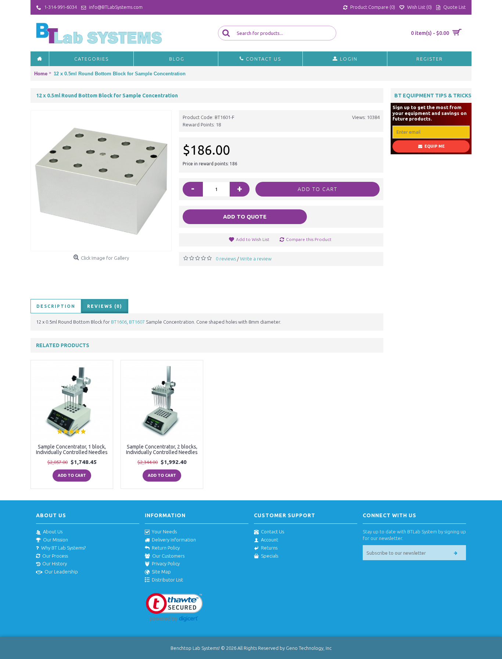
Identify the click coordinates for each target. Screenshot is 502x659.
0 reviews (226, 258)
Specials (269, 555)
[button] (174, 607)
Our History (54, 563)
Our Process (55, 555)
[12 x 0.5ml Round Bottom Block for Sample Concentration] (101, 180)
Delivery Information (174, 539)
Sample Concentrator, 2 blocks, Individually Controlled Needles (162, 449)
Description (55, 306)
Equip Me (434, 146)
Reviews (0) (104, 306)
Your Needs (164, 531)
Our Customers (168, 555)
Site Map (161, 571)
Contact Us (272, 531)
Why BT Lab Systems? (63, 547)
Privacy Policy (166, 563)
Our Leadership (61, 571)
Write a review (256, 258)
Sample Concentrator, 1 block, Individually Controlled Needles (72, 449)
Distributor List (167, 579)
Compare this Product (308, 239)
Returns (269, 547)
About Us (52, 531)
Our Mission (55, 539)
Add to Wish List (252, 239)
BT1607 (137, 321)
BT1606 (119, 321)
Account (269, 539)
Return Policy (166, 547)
